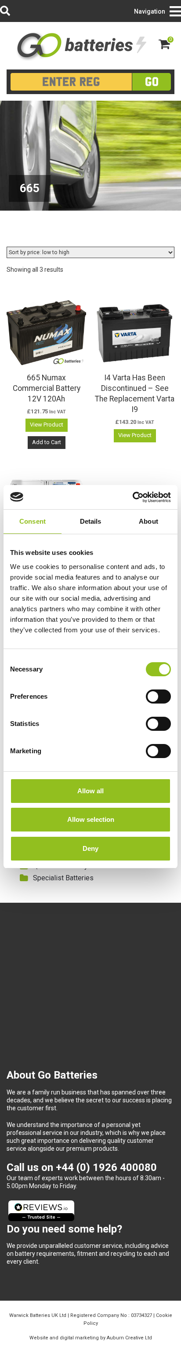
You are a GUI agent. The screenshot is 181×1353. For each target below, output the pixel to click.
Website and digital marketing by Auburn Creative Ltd (90, 1338)
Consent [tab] (32, 521)
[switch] (158, 696)
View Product (46, 424)
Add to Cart (46, 442)
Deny (90, 848)
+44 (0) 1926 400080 (106, 1167)
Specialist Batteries (63, 878)
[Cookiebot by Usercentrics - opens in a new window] (132, 497)
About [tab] (148, 521)
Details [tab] (90, 521)
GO (152, 81)
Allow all (90, 791)
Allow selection (90, 819)
